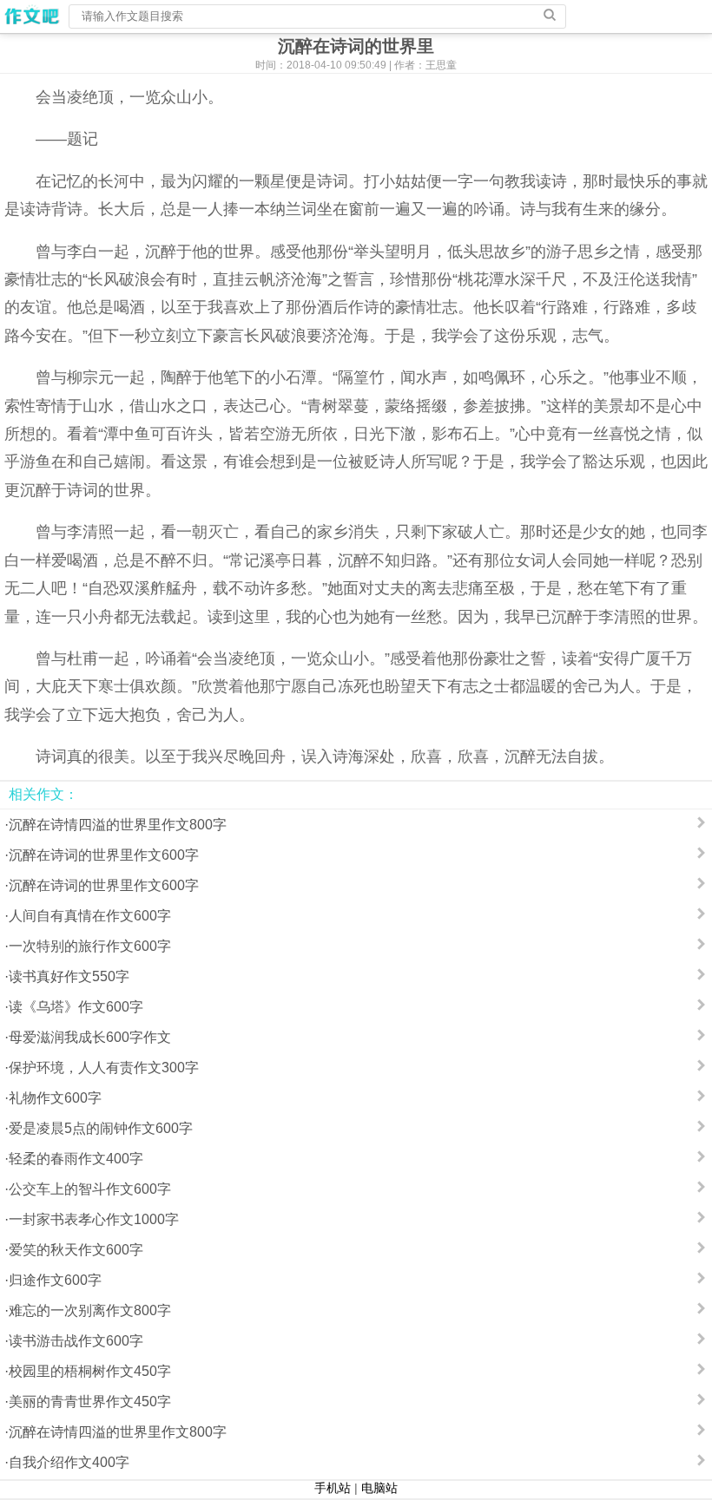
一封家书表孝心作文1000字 (94, 1219)
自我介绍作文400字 (69, 1462)
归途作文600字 (55, 1280)
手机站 (332, 1488)
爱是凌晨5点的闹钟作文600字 (101, 1128)
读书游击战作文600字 (76, 1340)
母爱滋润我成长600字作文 (90, 1037)
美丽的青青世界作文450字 (90, 1401)
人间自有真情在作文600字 (90, 915)
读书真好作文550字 (69, 976)
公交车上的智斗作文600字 (90, 1189)
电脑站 (379, 1488)
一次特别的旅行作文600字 (90, 946)
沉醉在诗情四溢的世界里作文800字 (118, 824)
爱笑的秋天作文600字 (76, 1249)
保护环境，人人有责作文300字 (104, 1067)
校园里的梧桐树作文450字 (90, 1371)
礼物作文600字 (55, 1098)
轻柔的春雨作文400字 (76, 1158)
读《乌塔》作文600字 (76, 1006)
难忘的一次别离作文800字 (90, 1310)
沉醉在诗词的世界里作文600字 (104, 855)
